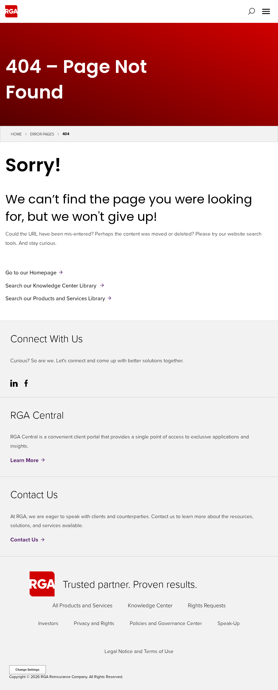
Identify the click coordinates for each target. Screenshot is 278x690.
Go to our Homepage (30, 272)
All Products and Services (82, 605)
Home (16, 134)
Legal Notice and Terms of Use (139, 651)
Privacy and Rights (94, 623)
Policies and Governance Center (166, 623)
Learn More (24, 460)
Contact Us (24, 540)
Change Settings (27, 669)
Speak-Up (228, 623)
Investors (48, 623)
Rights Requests (207, 605)
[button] (252, 11)
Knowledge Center (150, 605)
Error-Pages (42, 134)
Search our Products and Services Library (55, 298)
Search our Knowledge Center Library (51, 285)
